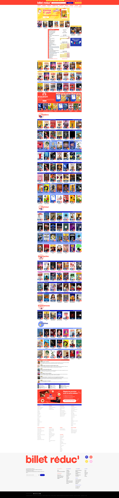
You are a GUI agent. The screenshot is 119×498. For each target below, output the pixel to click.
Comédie (67, 471)
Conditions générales (29, 495)
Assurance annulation (61, 471)
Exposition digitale (73, 432)
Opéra (61, 409)
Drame (38, 410)
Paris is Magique (42, 373)
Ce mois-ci (77, 487)
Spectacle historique (62, 414)
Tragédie (38, 411)
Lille (62, 6)
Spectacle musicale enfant (40, 439)
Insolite (61, 451)
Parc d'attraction (62, 439)
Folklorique (50, 436)
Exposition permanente (74, 429)
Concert (71, 5)
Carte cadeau (49, 0)
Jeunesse (38, 422)
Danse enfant (39, 432)
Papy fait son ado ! (43, 361)
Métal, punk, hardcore (52, 434)
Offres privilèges (78, 2)
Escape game (61, 436)
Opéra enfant (39, 436)
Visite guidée (61, 442)
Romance (38, 412)
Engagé (38, 423)
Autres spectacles (69, 482)
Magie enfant (39, 433)
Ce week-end (77, 486)
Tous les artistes (78, 479)
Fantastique (38, 413)
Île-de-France (43, 6)
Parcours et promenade (63, 443)
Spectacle (61, 5)
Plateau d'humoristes (74, 411)
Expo (81, 5)
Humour (49, 5)
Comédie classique (51, 409)
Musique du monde (51, 429)
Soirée (61, 440)
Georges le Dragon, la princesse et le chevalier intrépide (48, 365)
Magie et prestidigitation (63, 413)
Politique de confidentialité (37, 495)
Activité (76, 5)
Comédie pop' (51, 408)
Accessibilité (71, 495)
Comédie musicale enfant (40, 430)
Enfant (66, 5)
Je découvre (44, 100)
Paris (38, 6)
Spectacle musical (62, 410)
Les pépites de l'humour (78, 475)
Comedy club (72, 408)
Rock (49, 438)
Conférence (61, 441)
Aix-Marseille (53, 6)
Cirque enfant (39, 437)
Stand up (72, 412)
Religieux (50, 431)
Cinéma (61, 438)
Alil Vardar (77, 482)
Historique (38, 414)
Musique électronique (52, 433)
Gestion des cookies (77, 495)
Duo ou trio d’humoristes (74, 409)
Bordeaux (58, 6)
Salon (60, 447)
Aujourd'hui (65, 29)
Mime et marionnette (62, 411)
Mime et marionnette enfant (41, 434)
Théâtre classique (39, 408)
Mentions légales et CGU (46, 495)
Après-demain (65, 32)
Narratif (72, 422)
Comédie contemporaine (52, 407)
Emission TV (61, 437)
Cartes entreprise (60, 476)
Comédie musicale (62, 407)
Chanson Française (51, 430)
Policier (38, 424)
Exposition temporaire (74, 431)
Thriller (38, 425)
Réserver (58, 100)
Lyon (64, 6)
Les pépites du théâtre (78, 473)
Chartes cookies (53, 495)
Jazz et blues (50, 432)
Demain (64, 31)
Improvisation (73, 410)
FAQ (58, 470)
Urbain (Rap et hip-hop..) (52, 440)
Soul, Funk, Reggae (51, 435)
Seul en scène (39, 409)
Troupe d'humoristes (73, 407)
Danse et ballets (62, 412)
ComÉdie (44, 5)
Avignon (48, 6)
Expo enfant (38, 435)
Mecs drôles (72, 413)
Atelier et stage (62, 435)
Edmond (41, 369)
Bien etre (61, 449)
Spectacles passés (69, 480)
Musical (72, 425)
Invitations (55, 0)
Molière (76, 483)
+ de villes (75, 6)
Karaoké (61, 448)
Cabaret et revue (62, 408)
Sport (60, 444)
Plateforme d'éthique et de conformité (63, 495)
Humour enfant (39, 429)
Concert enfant (39, 431)
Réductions (61, 0)
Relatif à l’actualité (73, 423)
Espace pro (59, 474)
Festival (50, 437)
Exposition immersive (74, 430)
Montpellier (68, 6)
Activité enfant (39, 438)
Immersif (61, 450)
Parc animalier (62, 445)
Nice (72, 6)
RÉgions (80, 6)
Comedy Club (55, 5)
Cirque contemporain (62, 429)
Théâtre (67, 470)
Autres (67, 483)
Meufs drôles (72, 414)
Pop (49, 439)
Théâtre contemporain (40, 407)
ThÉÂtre (39, 5)
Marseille (86, 472)
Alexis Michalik (78, 480)
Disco (49, 441)
